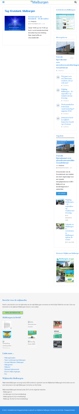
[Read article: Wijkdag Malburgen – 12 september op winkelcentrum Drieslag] (60, 202)
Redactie (33, 21)
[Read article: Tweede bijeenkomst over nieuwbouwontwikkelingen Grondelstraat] (65, 48)
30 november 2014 (35, 24)
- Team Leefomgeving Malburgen (14, 360)
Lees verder (62, 193)
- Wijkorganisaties (9, 358)
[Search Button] (75, 2)
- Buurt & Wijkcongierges (11, 371)
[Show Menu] (3, 2)
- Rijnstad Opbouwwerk (11, 369)
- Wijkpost (6, 367)
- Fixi (5, 374)
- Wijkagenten (8, 365)
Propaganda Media (69, 410)
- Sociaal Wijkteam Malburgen (13, 362)
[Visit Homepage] (39, 2)
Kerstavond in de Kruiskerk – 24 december (38, 18)
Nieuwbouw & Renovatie (62, 142)
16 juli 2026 (70, 242)
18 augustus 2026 (68, 218)
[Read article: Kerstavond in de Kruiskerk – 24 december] (15, 23)
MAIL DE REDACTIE (12, 312)
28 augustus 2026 (63, 168)
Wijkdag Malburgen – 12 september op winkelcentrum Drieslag (67, 93)
